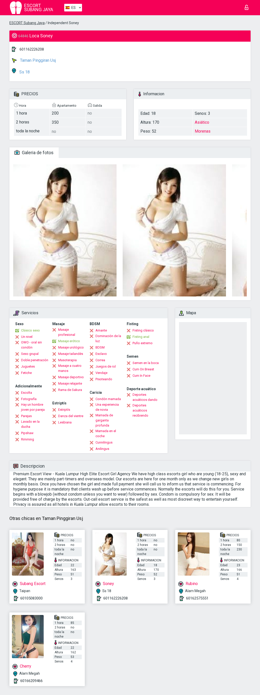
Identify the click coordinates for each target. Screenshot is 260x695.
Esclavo (101, 354)
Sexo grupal (30, 354)
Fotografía (29, 399)
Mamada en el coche (105, 433)
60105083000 (31, 598)
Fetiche (26, 373)
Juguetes (28, 366)
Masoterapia (67, 360)
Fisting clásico (143, 330)
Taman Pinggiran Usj (37, 60)
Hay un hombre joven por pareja (33, 407)
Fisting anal (141, 337)
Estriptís (64, 410)
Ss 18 (24, 72)
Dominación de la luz (108, 338)
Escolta (26, 392)
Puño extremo (143, 343)
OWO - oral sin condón (31, 344)
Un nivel (26, 337)
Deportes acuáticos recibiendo (140, 410)
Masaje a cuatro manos (70, 368)
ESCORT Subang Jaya (27, 23)
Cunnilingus (103, 442)
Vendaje (101, 373)
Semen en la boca (146, 363)
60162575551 (197, 598)
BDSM (100, 347)
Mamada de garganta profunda (104, 420)
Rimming (27, 439)
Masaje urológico (71, 347)
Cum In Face (141, 375)
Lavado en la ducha (30, 424)
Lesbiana (65, 422)
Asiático (202, 122)
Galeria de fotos (37, 152)
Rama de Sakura (70, 390)
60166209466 (31, 680)
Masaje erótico (69, 341)
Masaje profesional (66, 332)
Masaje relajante (70, 383)
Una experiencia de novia (107, 407)
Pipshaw (27, 433)
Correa (100, 360)
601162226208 (32, 49)
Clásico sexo (30, 330)
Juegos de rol (105, 366)
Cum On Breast (143, 369)
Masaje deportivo (71, 377)
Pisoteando (103, 379)
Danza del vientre (70, 416)
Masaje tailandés (70, 354)
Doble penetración (34, 360)
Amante (101, 330)
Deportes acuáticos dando (145, 397)
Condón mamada (108, 399)
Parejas (26, 416)
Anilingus (102, 449)
